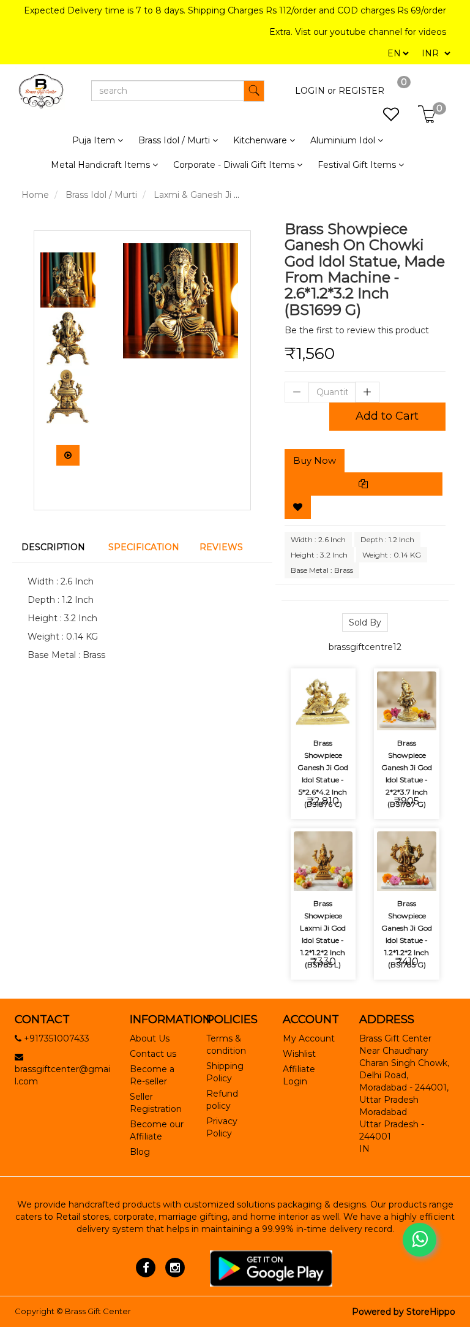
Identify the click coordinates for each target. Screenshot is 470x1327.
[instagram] (174, 1267)
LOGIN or (315, 90)
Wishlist (299, 1053)
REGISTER (361, 90)
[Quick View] (337, 713)
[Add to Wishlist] (298, 507)
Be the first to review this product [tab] (357, 330)
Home (35, 194)
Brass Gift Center (98, 1311)
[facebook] (146, 1267)
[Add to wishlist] (337, 679)
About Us (150, 1038)
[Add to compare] (309, 713)
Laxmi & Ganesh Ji (192, 194)
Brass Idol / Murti (101, 194)
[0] (385, 117)
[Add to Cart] (309, 679)
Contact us (153, 1053)
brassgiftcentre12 (365, 646)
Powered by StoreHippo (403, 1311)
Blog (140, 1151)
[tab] (55, 547)
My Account (309, 1038)
